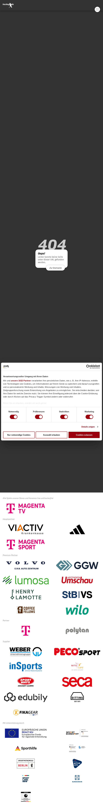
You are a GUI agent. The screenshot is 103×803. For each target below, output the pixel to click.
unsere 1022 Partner (21, 380)
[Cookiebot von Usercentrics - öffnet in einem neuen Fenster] (88, 367)
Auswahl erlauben (51, 435)
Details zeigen (88, 427)
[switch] (39, 417)
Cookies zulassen (84, 435)
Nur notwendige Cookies (18, 435)
